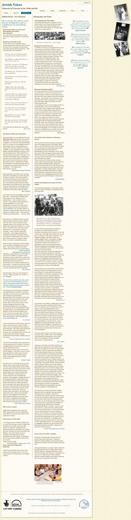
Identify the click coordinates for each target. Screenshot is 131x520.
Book (82, 10)
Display (6, 12)
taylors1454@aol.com (9, 208)
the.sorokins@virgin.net (10, 318)
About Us (16, 12)
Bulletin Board (26, 12)
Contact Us (87, 3)
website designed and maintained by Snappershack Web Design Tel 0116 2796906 (46, 513)
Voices (72, 10)
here (4, 38)
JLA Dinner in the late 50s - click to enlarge (48, 42)
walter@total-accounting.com (21, 252)
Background (62, 10)
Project (52, 10)
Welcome (42, 10)
